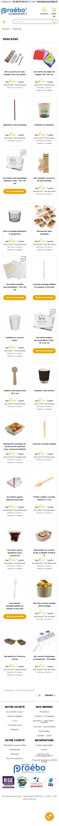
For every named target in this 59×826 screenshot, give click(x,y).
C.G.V (14, 720)
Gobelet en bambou (44, 125)
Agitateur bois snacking (14, 125)
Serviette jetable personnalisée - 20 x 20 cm (14, 287)
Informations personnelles (14, 745)
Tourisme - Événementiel (44, 726)
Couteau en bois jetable (44, 444)
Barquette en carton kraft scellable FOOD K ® (44, 553)
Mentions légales (14, 716)
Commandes (14, 749)
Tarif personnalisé (14, 191)
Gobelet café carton (44, 390)
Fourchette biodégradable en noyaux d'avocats (14, 606)
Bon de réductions (15, 758)
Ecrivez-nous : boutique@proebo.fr (44, 755)
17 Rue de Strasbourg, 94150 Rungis (44, 761)
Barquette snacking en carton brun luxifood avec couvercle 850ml (15, 446)
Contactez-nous (15, 725)
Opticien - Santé (44, 735)
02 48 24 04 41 (20, 1)
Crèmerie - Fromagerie (44, 716)
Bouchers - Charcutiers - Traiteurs (44, 721)
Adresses (15, 754)
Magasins (15, 729)
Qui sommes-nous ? (15, 712)
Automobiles (44, 731)
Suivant (50, 695)
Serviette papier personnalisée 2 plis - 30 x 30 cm (44, 340)
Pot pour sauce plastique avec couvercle (14, 553)
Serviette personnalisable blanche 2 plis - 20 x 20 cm (16, 181)
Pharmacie (44, 712)
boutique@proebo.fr (47, 1)
